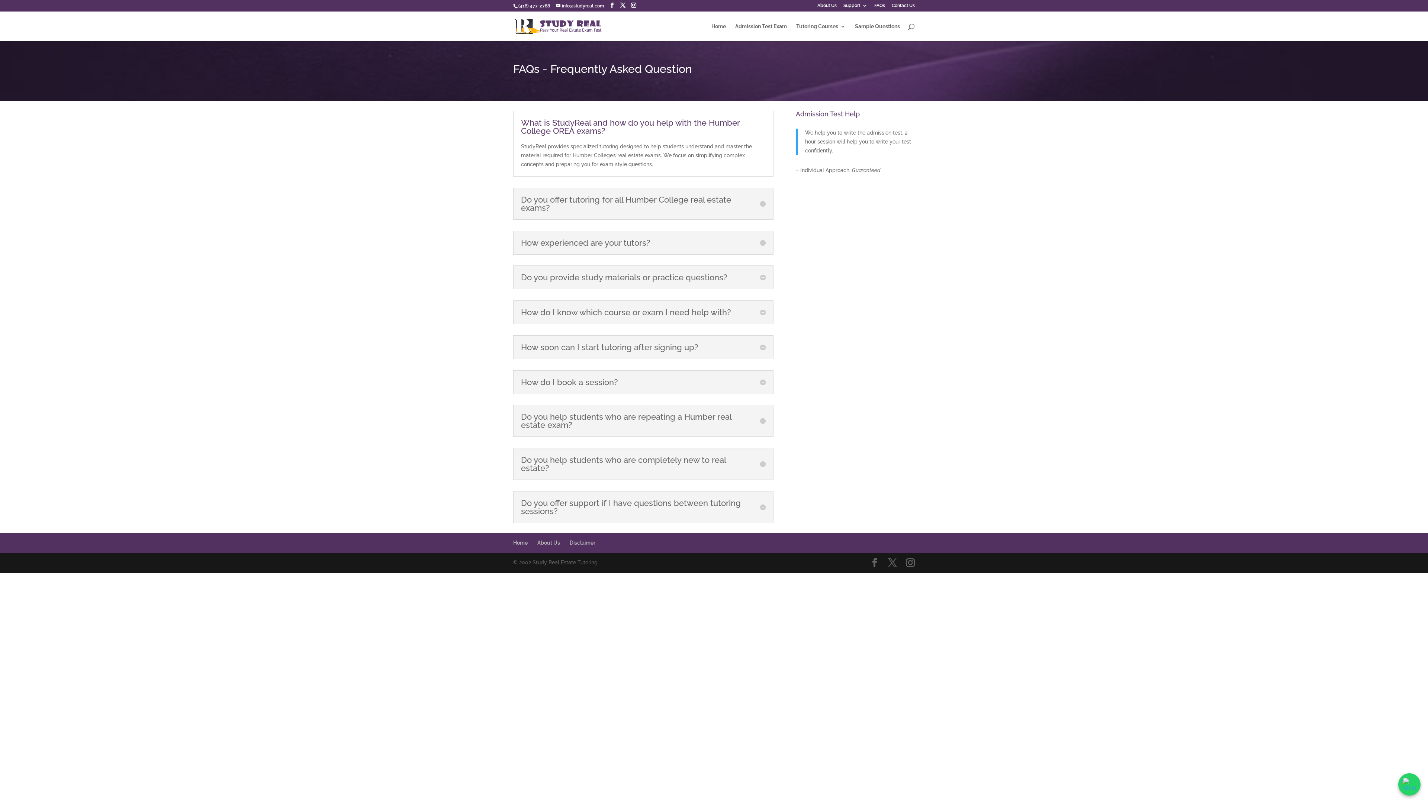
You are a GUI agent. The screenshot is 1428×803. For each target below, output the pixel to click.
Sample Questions (877, 26)
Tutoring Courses (817, 26)
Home (718, 26)
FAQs (879, 5)
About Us (827, 5)
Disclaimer (582, 543)
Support (851, 5)
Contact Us (903, 5)
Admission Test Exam (761, 26)
